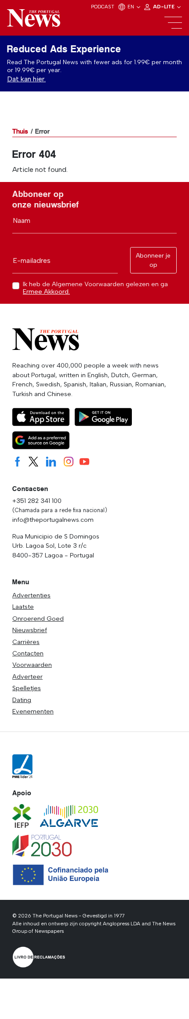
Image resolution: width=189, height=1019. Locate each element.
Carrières (26, 642)
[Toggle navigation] (173, 23)
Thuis (20, 131)
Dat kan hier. (26, 79)
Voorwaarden (32, 665)
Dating (21, 700)
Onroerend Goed (38, 618)
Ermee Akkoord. (46, 291)
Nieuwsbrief (29, 630)
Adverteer (27, 677)
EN (131, 7)
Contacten (28, 653)
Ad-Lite (164, 7)
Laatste (23, 607)
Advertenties (31, 595)
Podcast (102, 7)
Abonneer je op (153, 260)
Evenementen (33, 711)
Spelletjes (26, 688)
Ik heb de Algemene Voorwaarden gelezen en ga (95, 287)
